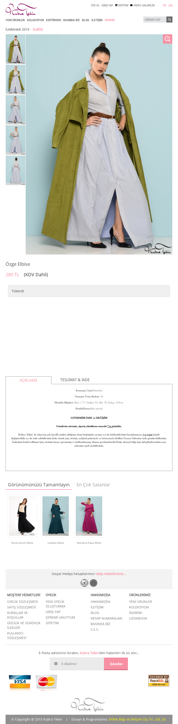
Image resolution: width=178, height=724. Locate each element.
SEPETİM (123, 5)
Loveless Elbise (56, 542)
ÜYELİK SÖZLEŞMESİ (22, 601)
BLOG (85, 20)
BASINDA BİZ (71, 20)
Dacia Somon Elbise (22, 542)
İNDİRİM (110, 20)
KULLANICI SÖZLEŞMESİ (16, 635)
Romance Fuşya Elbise (89, 542)
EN (170, 5)
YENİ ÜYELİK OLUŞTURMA (55, 603)
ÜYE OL (95, 5)
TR (164, 5)
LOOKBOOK (138, 618)
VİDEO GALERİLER (144, 5)
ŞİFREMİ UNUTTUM (60, 617)
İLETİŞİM (97, 20)
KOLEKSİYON (35, 20)
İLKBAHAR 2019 (17, 29)
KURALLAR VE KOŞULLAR (17, 615)
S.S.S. (95, 629)
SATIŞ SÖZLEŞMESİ (21, 607)
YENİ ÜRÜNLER (15, 20)
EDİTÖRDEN (53, 20)
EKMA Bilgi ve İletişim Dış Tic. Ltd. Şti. (138, 719)
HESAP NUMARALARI (106, 618)
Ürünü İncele (22, 549)
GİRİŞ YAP (107, 5)
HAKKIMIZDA (100, 601)
